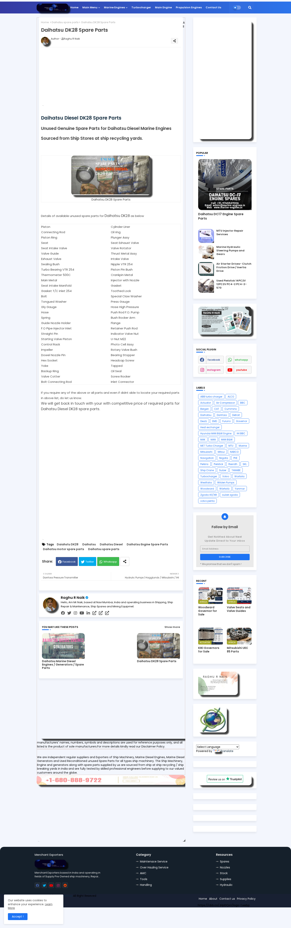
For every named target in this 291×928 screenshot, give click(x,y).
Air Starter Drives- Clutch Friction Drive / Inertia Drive (233, 267)
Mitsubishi (206, 452)
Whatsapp (110, 562)
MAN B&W (227, 439)
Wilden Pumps (225, 482)
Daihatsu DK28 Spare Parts (156, 661)
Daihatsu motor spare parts (63, 549)
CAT (216, 409)
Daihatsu (89, 544)
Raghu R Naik (73, 597)
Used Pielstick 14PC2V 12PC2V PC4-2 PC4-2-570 (231, 284)
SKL (245, 464)
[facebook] (63, 613)
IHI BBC (241, 433)
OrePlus (67, 896)
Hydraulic (226, 885)
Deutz (203, 421)
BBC (242, 402)
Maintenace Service (153, 861)
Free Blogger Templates (63, 903)
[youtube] (82, 613)
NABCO (234, 452)
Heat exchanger (210, 427)
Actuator (205, 402)
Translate (226, 751)
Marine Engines (114, 7)
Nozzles (225, 867)
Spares (224, 861)
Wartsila (239, 476)
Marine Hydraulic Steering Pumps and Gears (230, 250)
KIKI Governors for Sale (208, 649)
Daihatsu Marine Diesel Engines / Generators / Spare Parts (63, 665)
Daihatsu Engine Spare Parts (147, 544)
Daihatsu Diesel (111, 544)
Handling (146, 885)
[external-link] (94, 613)
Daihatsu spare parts (65, 22)
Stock (224, 873)
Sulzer (222, 470)
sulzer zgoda (230, 494)
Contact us (227, 899)
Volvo (225, 476)
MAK (202, 439)
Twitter (90, 562)
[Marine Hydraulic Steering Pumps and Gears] (206, 252)
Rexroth (232, 464)
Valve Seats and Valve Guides (238, 609)
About (213, 899)
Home (74, 7)
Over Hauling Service (154, 867)
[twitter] (69, 613)
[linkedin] (88, 613)
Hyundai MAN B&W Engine (215, 433)
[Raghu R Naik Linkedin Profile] (212, 731)
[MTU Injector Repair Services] (206, 236)
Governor (241, 421)
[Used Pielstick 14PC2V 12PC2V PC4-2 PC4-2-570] (206, 286)
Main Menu (89, 7)
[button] (250, 7)
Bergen (204, 409)
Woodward (207, 488)
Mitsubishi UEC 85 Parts (237, 649)
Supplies (225, 879)
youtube (241, 370)
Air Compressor (225, 402)
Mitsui (221, 452)
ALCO (231, 396)
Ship (105, 903)
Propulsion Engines (189, 7)
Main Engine (163, 7)
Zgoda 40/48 (208, 494)
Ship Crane (207, 470)
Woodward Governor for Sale (207, 611)
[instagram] (75, 613)
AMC (143, 873)
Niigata (223, 458)
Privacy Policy (246, 899)
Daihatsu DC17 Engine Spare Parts (220, 216)
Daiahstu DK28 (67, 544)
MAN (213, 439)
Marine (243, 445)
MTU (230, 445)
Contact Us (213, 7)
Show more (172, 627)
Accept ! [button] (18, 916)
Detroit (236, 415)
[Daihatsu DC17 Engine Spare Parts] (225, 184)
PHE (235, 458)
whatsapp (241, 359)
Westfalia (206, 482)
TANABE (236, 470)
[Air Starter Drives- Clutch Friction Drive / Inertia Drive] (206, 269)
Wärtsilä (224, 488)
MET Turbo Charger (211, 445)
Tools (143, 879)
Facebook (69, 562)
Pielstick (218, 464)
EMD (214, 421)
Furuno (226, 421)
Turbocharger (141, 7)
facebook (213, 359)
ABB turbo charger (211, 396)
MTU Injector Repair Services (229, 232)
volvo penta (207, 501)
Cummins (230, 409)
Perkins (204, 464)
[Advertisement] (117, 78)
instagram (214, 370)
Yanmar (240, 488)
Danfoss (222, 415)
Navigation (207, 458)
